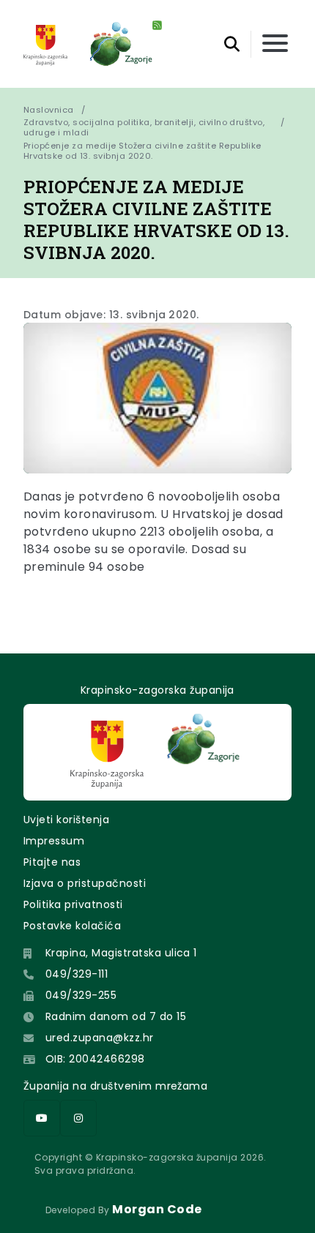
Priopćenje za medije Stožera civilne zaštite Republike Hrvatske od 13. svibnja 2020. (143, 150)
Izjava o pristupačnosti (84, 883)
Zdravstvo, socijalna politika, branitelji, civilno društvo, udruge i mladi (143, 127)
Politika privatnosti (73, 904)
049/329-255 (80, 995)
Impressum (53, 840)
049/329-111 (76, 974)
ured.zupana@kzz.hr (99, 1037)
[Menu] (275, 44)
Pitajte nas (52, 862)
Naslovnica (48, 110)
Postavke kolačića (72, 925)
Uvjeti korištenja (66, 819)
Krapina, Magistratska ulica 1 (121, 952)
